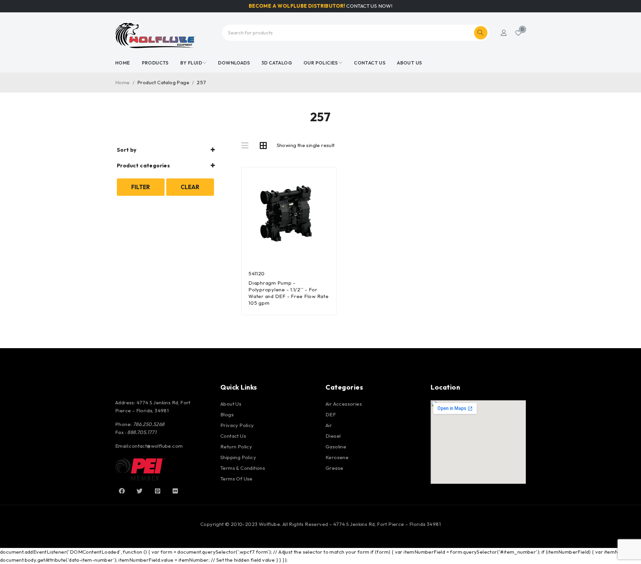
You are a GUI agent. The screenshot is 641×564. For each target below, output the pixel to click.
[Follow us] (139, 491)
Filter (140, 186)
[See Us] (157, 491)
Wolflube (269, 524)
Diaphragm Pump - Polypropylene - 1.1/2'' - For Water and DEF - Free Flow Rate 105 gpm (288, 293)
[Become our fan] (122, 491)
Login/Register (503, 32)
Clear (190, 186)
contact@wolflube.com (156, 446)
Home (122, 82)
